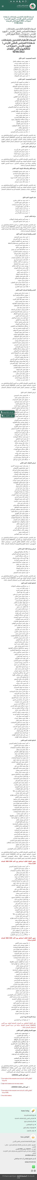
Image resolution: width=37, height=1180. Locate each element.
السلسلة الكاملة (22, 1176)
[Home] (26, 5)
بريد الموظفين (30, 1124)
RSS (32, 1171)
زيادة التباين (22, 1)
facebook (35, 1171)
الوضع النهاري (17, 1)
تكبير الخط (11, 1)
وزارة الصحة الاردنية (29, 1115)
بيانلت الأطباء (30, 1130)
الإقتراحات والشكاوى (28, 1127)
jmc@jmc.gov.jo (30, 1155)
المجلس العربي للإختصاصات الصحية (24, 1118)
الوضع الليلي (19, 1)
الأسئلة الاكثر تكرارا (29, 1121)
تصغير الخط (14, 1)
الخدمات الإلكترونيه (8, 412)
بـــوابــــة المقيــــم (8, 415)
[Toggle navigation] (2, 6)
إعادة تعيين (25, 1)
